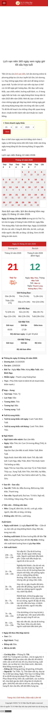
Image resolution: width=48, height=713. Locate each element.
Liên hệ (38, 698)
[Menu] (4, 3)
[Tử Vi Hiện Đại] (24, 3)
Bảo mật (29, 698)
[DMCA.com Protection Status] (6, 711)
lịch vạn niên (20, 74)
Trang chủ (11, 698)
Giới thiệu (21, 698)
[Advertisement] (24, 34)
